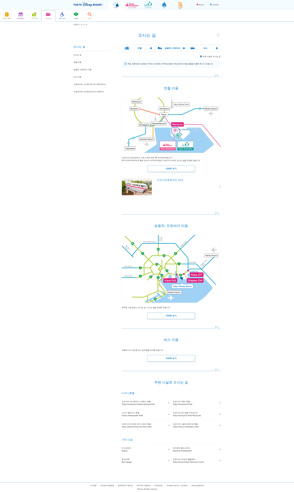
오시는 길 (77, 55)
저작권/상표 (158, 485)
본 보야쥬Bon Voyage (127, 460)
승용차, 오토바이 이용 (82, 70)
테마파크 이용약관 (143, 485)
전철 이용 (77, 62)
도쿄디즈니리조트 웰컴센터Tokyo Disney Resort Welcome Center (188, 460)
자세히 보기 (171, 168)
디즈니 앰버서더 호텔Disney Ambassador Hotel (132, 414)
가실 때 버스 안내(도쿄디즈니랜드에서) (89, 84)
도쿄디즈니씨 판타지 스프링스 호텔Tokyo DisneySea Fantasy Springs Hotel (138, 403)
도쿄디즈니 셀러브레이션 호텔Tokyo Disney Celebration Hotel (186, 425)
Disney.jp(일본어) (198, 485)
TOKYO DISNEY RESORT (88, 5)
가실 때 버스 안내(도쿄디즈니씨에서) (89, 92)
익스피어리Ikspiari (126, 449)
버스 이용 (77, 77)
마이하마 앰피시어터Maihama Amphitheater (182, 449)
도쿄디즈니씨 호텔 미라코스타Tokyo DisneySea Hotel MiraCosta (187, 414)
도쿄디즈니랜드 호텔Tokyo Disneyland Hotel (182, 403)
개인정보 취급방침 (107, 485)
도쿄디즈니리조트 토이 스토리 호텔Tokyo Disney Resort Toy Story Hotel (136, 425)
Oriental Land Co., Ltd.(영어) (177, 485)
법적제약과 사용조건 (125, 485)
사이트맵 (93, 485)
